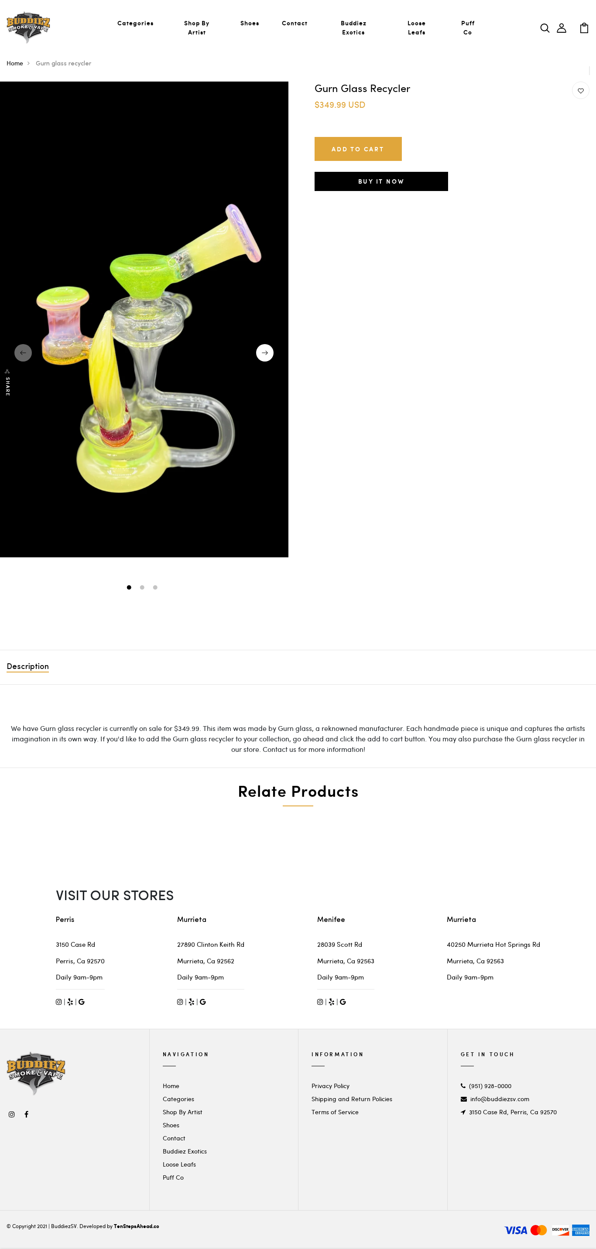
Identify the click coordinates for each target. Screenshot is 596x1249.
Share (7, 387)
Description (28, 667)
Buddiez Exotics (354, 27)
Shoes (249, 22)
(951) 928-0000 (490, 1086)
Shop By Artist (196, 27)
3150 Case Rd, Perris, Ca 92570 (513, 1112)
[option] (144, 319)
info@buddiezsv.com (499, 1099)
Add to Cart (358, 149)
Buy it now (381, 181)
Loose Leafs (417, 27)
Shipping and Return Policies (352, 1099)
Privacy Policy (330, 1086)
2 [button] (143, 588)
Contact (295, 22)
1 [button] (130, 588)
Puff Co (468, 27)
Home (15, 63)
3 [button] (156, 588)
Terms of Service (335, 1112)
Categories (135, 22)
